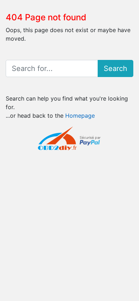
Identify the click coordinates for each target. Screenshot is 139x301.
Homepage (80, 115)
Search (115, 68)
